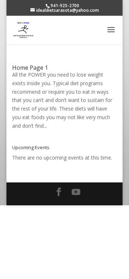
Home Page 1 (30, 68)
